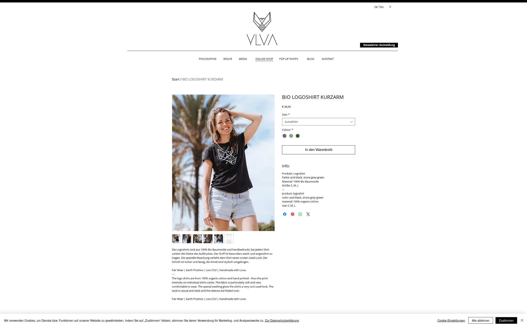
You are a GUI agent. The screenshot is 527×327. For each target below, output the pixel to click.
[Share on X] (308, 214)
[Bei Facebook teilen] (284, 214)
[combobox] (318, 121)
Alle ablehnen (481, 320)
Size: (286, 114)
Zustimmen (506, 320)
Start (176, 79)
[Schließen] (522, 320)
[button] (390, 7)
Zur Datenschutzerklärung (282, 320)
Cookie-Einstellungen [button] (451, 320)
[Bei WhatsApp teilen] (300, 214)
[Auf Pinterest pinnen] (292, 214)
